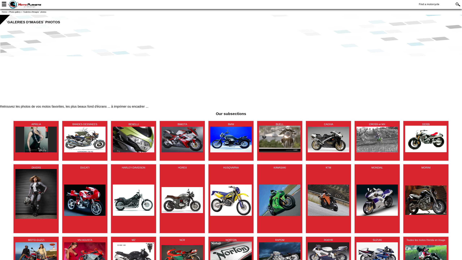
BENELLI (133, 124)
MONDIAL (377, 167)
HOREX (182, 167)
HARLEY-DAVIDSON (133, 167)
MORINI (426, 167)
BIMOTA (182, 124)
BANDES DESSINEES (84, 124)
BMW (231, 124)
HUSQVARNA (231, 167)
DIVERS (36, 167)
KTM (328, 167)
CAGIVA (328, 124)
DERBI (426, 124)
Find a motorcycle (429, 4)
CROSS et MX (377, 124)
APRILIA (36, 124)
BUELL (280, 124)
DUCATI (85, 167)
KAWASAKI (280, 167)
